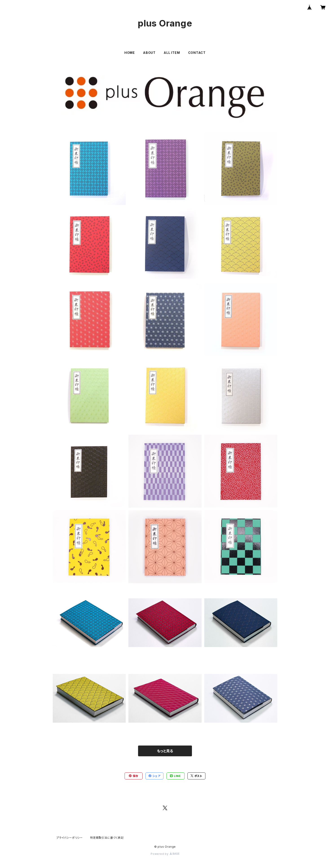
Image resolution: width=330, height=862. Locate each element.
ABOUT (149, 53)
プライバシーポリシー (69, 837)
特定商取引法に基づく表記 (107, 837)
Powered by (160, 853)
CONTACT (197, 53)
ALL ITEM (172, 53)
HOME (129, 53)
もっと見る (165, 751)
